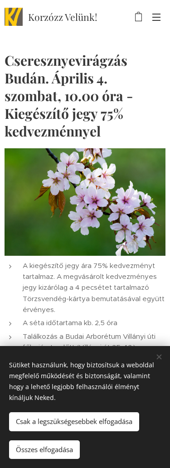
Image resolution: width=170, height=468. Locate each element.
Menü (156, 17)
